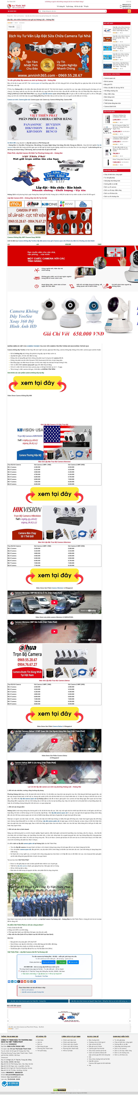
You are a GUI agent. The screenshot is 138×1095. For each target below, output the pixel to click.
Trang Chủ (10, 16)
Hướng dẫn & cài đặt (110, 184)
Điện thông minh (109, 97)
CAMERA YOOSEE (33, 346)
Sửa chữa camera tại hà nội (97, 1050)
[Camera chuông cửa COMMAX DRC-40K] (107, 119)
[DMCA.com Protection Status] (59, 1090)
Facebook (38, 976)
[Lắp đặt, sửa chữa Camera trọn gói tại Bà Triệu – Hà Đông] (107, 39)
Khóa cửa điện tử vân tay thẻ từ (114, 87)
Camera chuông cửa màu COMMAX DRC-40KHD (121, 138)
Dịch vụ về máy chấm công (112, 190)
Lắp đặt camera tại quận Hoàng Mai (33, 992)
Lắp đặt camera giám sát (51, 821)
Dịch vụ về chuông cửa (111, 196)
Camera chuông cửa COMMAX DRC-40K (119, 116)
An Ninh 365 (12, 143)
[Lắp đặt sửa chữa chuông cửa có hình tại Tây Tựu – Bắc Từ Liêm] (107, 57)
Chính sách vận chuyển (70, 1044)
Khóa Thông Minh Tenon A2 (121, 159)
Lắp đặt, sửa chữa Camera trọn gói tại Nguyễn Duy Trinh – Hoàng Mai (121, 46)
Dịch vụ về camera (19, 16)
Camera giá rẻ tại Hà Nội (96, 1048)
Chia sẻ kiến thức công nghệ (113, 174)
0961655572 (126, 5)
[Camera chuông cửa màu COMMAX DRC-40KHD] (107, 141)
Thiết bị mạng (108, 100)
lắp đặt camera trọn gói (45, 241)
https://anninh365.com (14, 1077)
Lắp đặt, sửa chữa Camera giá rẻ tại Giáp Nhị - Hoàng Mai (28, 1001)
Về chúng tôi (61, 6)
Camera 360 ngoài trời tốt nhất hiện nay (100, 1064)
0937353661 (84, 1092)
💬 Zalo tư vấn (73, 962)
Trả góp (86, 6)
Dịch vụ (39, 1044)
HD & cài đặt (78, 6)
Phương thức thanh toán (45, 1048)
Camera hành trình (110, 106)
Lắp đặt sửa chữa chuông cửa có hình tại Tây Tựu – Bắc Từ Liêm (121, 55)
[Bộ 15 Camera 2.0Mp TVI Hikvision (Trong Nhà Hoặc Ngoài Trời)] (107, 130)
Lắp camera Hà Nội (95, 1044)
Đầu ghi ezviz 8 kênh (95, 1046)
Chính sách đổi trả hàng (70, 1046)
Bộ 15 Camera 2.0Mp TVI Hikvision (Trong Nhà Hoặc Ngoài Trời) (121, 127)
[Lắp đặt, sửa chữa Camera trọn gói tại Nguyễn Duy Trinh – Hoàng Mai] (107, 48)
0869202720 (126, 6)
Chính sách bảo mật (69, 1040)
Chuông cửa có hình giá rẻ (97, 1042)
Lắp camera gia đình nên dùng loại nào (99, 1056)
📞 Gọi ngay (61, 962)
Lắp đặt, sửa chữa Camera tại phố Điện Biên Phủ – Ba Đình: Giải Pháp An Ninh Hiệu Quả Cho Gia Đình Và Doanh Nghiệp (121, 28)
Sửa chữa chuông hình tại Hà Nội (99, 1059)
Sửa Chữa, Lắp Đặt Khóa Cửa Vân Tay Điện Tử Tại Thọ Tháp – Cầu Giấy (121, 64)
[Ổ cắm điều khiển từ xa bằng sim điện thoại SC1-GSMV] (107, 152)
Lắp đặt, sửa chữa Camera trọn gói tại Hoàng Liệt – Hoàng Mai (41, 16)
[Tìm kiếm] (40, 11)
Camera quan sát (59, 241)
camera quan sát (36, 83)
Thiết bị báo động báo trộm (112, 103)
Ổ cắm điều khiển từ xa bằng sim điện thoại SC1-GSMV (120, 149)
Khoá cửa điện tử (72, 241)
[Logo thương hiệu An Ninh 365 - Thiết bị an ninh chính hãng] (16, 6)
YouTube (45, 976)
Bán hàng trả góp (42, 1046)
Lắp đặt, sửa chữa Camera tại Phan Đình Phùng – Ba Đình (26, 1027)
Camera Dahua (57, 726)
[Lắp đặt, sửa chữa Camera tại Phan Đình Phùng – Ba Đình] (69, 1016)
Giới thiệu (40, 1040)
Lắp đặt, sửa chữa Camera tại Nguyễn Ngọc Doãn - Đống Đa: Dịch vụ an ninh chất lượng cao (99, 1001)
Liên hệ (128, 1)
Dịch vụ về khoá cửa (110, 193)
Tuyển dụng (69, 6)
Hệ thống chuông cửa (111, 91)
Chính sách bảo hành (69, 1042)
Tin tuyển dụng (41, 1050)
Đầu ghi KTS (108, 84)
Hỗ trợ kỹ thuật (67, 1050)
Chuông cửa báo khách (87, 241)
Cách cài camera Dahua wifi (97, 1052)
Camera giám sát (24, 99)
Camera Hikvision (57, 588)
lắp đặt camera (22, 866)
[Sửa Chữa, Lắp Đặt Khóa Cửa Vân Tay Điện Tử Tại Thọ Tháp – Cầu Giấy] (107, 66)
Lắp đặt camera (47, 93)
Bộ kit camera (108, 81)
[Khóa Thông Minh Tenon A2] (107, 162)
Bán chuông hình (94, 1040)
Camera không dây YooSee (27, 241)
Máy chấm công (109, 94)
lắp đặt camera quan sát (28, 798)
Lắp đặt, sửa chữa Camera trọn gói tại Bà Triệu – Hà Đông (121, 37)
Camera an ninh (13, 99)
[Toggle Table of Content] (17, 27)
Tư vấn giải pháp (109, 177)
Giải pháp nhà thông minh (112, 181)
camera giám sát (28, 843)
